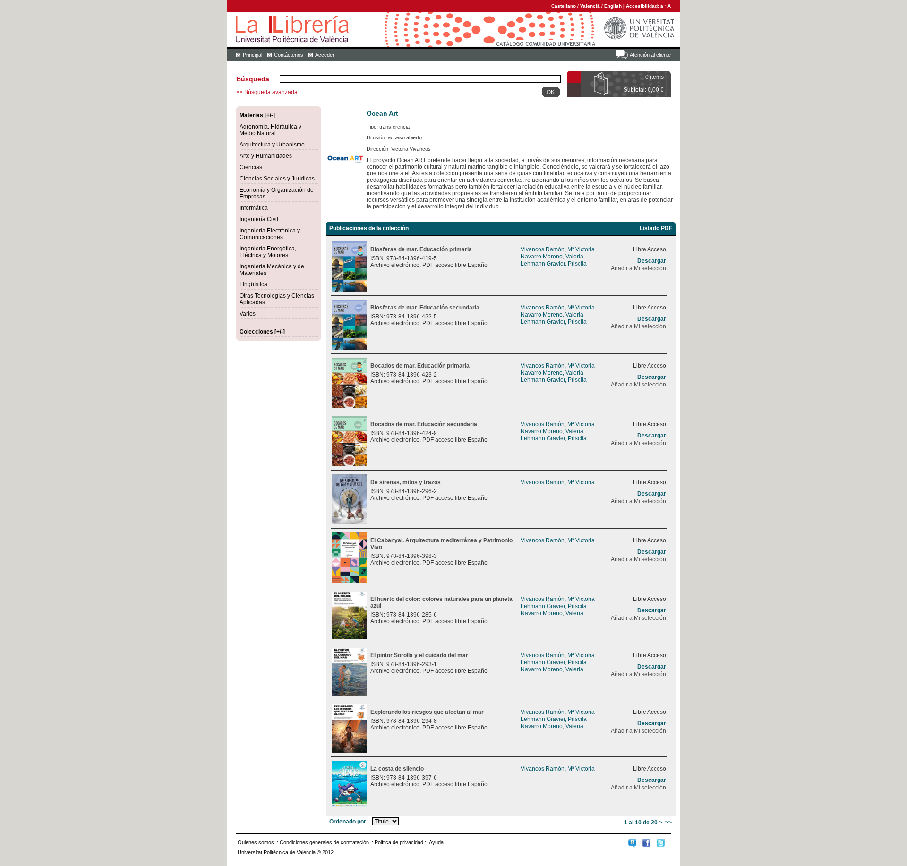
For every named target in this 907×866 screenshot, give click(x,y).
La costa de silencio (397, 768)
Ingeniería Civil (259, 219)
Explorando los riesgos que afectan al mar (427, 712)
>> (668, 822)
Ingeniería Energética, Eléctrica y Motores (268, 251)
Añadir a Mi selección (638, 268)
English (613, 6)
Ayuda (436, 842)
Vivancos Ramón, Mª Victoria (558, 249)
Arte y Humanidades (266, 156)
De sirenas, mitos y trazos (405, 482)
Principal (252, 55)
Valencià (590, 6)
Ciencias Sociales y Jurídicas (277, 178)
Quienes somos (256, 842)
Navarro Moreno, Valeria (552, 256)
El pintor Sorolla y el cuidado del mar (419, 655)
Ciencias (251, 167)
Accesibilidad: (643, 6)
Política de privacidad (399, 842)
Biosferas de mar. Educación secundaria (424, 307)
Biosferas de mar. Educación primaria (421, 249)
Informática (254, 208)
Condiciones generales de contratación (324, 842)
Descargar (651, 260)
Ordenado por (347, 821)
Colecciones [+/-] (262, 331)
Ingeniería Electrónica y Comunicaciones (270, 233)
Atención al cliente (650, 55)
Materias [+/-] (257, 115)
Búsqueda (252, 79)
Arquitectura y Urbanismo (272, 144)
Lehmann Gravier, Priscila (554, 263)
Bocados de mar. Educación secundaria (423, 424)
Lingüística (253, 284)
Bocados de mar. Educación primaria (420, 365)
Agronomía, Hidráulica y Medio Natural (270, 130)
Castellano (563, 6)
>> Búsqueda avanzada (267, 92)
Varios (248, 313)
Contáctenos (288, 55)
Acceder (324, 55)
